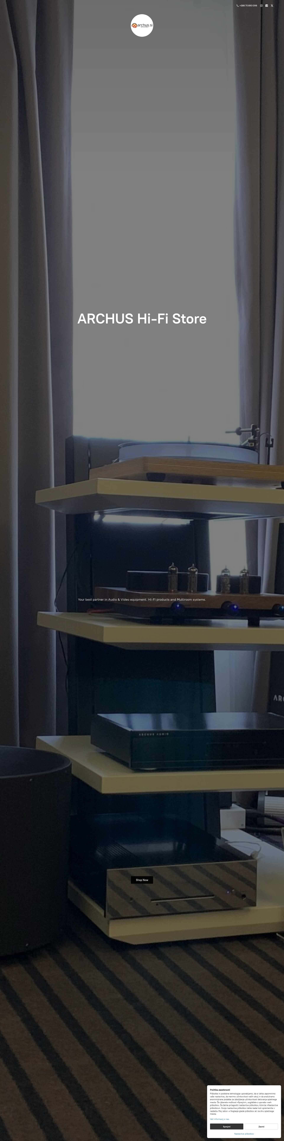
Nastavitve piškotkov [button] (244, 1134)
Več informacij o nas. (220, 1119)
